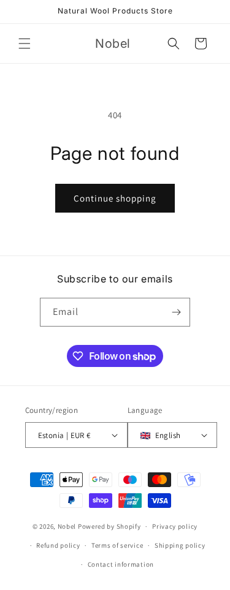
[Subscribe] (176, 312)
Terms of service (117, 545)
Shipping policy (180, 545)
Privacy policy (174, 526)
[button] (24, 43)
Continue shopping (115, 198)
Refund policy (58, 545)
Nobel (67, 526)
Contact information (121, 564)
